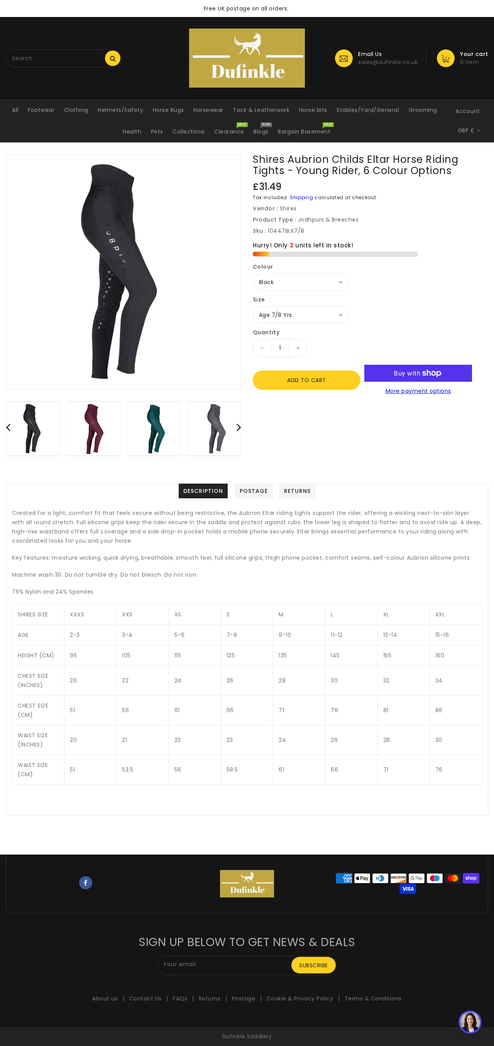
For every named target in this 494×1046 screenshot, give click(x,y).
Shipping (301, 197)
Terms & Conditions (373, 998)
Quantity (266, 332)
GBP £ (466, 130)
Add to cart (306, 380)
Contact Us (145, 998)
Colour (263, 266)
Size (259, 299)
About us (105, 998)
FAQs (180, 998)
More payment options (418, 391)
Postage (243, 998)
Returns (210, 998)
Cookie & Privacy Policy (300, 998)
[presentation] (8, 427)
